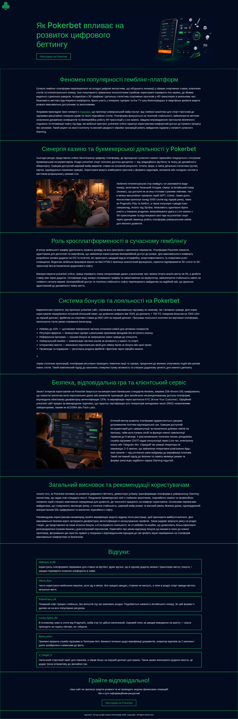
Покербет (85, 111)
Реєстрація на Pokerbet (119, 702)
